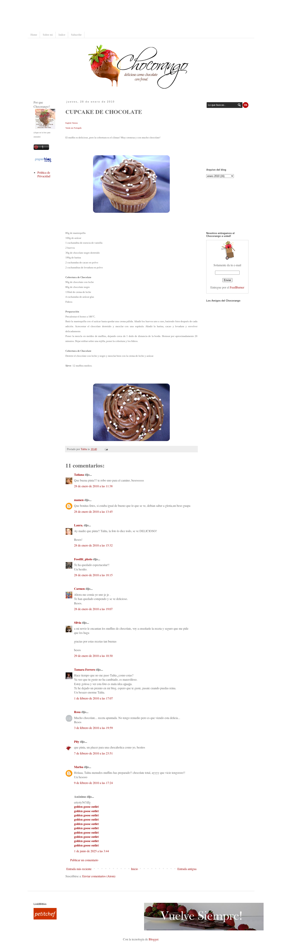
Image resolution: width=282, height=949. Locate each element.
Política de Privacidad (43, 174)
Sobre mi (48, 34)
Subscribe (76, 34)
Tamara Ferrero (84, 669)
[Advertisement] (103, 16)
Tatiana (79, 474)
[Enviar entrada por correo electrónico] (105, 449)
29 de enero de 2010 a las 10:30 (93, 656)
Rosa (77, 712)
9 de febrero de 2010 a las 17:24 (93, 783)
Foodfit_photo (83, 559)
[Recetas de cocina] (45, 918)
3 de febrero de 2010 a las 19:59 (93, 728)
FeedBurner (237, 287)
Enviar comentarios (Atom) (98, 876)
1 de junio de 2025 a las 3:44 (91, 851)
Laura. (78, 525)
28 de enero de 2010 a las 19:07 (93, 609)
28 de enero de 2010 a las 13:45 (93, 511)
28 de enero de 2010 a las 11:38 (93, 486)
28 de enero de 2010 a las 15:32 (93, 545)
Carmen (79, 588)
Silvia (77, 622)
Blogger (153, 939)
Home (34, 34)
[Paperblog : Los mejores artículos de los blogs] (43, 162)
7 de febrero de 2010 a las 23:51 (93, 753)
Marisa (78, 767)
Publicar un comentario (84, 860)
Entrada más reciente (79, 869)
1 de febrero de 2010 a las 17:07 (93, 698)
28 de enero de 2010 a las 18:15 (93, 575)
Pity (76, 741)
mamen (79, 500)
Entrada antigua (186, 869)
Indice (62, 34)
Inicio (134, 869)
